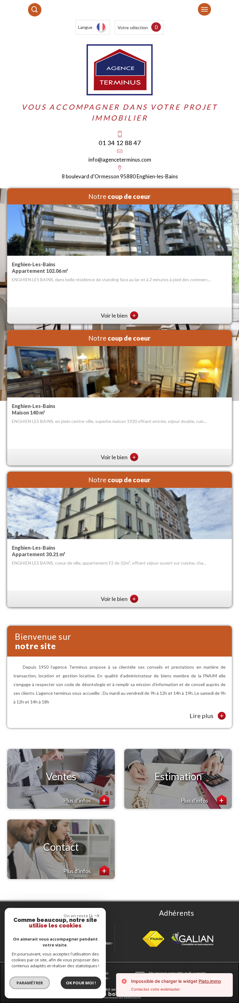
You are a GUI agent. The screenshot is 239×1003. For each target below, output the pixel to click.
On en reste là (78, 915)
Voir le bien (118, 315)
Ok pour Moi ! (81, 983)
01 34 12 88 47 (120, 142)
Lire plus (207, 716)
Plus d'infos (77, 800)
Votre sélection (133, 27)
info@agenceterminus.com (119, 159)
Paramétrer (29, 983)
